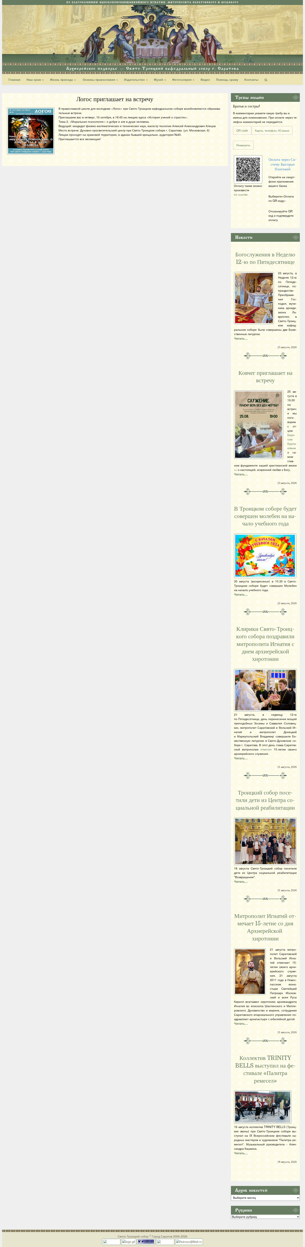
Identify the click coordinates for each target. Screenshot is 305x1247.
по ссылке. (241, 194)
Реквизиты (243, 145)
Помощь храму (227, 79)
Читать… (241, 338)
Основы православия (99, 79)
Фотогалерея (182, 79)
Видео (205, 79)
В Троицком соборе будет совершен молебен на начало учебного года (265, 516)
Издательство (135, 79)
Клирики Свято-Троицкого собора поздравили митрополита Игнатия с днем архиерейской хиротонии (265, 644)
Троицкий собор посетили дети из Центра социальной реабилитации (265, 800)
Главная (14, 79)
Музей (159, 79)
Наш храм (34, 79)
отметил (266, 749)
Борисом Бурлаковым (292, 441)
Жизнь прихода (62, 79)
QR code (242, 130)
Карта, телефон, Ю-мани (272, 130)
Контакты (251, 79)
